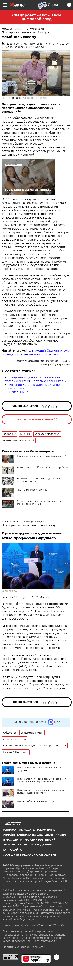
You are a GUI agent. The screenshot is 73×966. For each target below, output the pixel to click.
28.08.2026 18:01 (11, 521)
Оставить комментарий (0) (36, 419)
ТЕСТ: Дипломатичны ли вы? (33, 489)
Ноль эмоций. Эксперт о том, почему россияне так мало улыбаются (35, 352)
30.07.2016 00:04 (12, 28)
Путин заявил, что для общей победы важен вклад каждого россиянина (41, 791)
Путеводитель (41, 844)
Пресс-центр (12, 839)
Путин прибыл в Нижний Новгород (36, 801)
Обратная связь (15, 844)
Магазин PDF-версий (40, 839)
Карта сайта (12, 849)
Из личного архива (34, 97)
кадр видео (9, 591)
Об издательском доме (37, 829)
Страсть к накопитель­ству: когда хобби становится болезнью (39, 502)
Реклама (9, 829)
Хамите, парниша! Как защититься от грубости (42, 467)
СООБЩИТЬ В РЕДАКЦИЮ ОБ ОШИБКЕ (29, 854)
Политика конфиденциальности (24, 947)
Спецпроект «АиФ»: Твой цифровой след (36, 17)
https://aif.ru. (51, 941)
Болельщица (18, 392)
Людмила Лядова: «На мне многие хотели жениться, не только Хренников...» (35, 379)
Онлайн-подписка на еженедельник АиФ (34, 834)
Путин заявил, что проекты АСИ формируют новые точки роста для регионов (41, 780)
